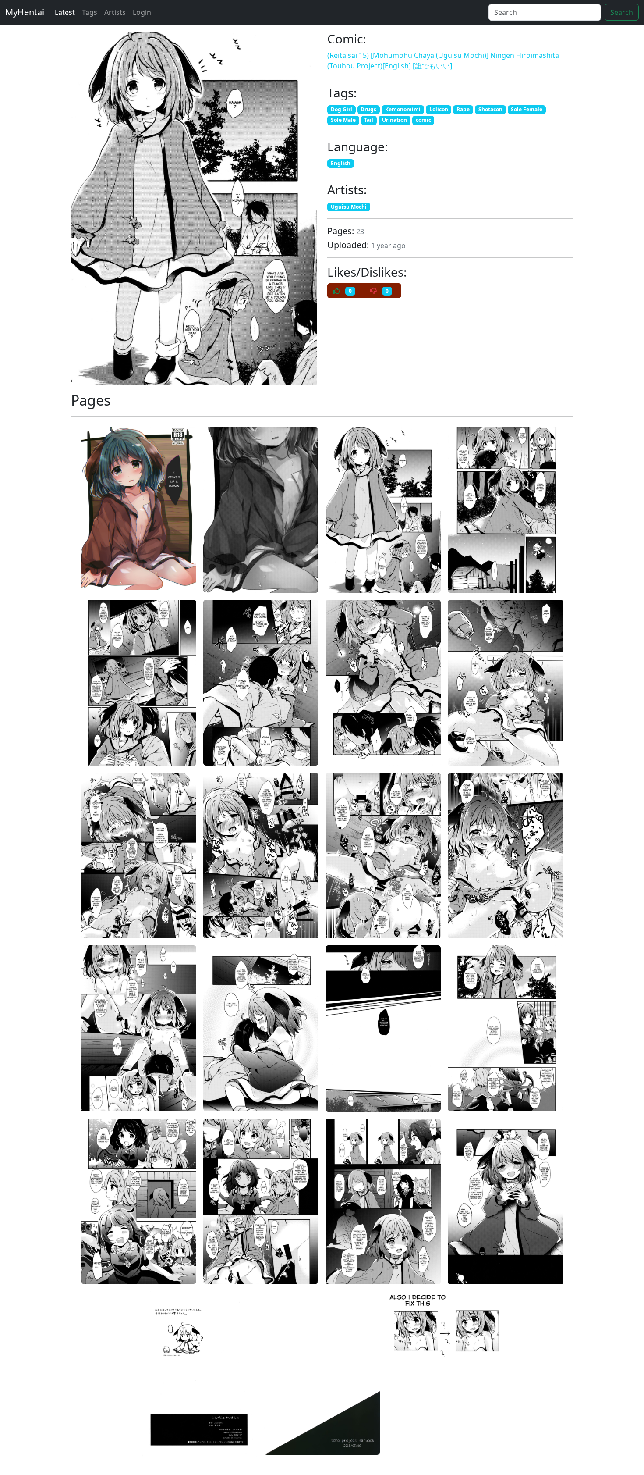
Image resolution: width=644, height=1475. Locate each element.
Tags (89, 12)
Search (621, 12)
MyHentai (24, 12)
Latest (65, 12)
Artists (115, 12)
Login (142, 12)
